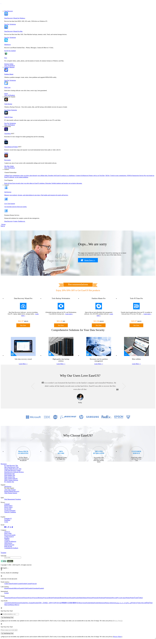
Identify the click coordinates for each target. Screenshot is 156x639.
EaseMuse (7, 520)
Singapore (20, 603)
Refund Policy (8, 505)
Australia (9, 603)
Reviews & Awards (9, 535)
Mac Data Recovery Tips (11, 467)
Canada (22, 583)
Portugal (93, 597)
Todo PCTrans (8, 117)
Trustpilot (3, 552)
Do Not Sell (7, 509)
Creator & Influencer (10, 541)
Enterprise (14, 110)
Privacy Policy (8, 507)
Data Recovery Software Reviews (14, 472)
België (54, 597)
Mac (8, 166)
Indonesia (107, 603)
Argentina (38, 588)
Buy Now (23, 325)
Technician (13, 24)
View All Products (9, 65)
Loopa (6, 521)
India (95, 603)
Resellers (6, 538)
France (33, 597)
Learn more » (69, 314)
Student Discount (9, 544)
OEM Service (8, 543)
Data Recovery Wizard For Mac (13, 31)
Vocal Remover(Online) (11, 147)
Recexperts (7, 160)
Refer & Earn (8, 546)
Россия (119, 597)
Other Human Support (10, 493)
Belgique (43, 597)
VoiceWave (7, 133)
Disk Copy (7, 87)
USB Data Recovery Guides (12, 470)
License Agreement (9, 510)
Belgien (65, 597)
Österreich (23, 597)
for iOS (6, 50)
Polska (130, 597)
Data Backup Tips (9, 473)
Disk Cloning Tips (9, 477)
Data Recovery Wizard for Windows (14, 18)
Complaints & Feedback (11, 548)
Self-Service (7, 486)
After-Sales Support (10, 489)
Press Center (7, 533)
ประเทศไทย (147, 603)
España (75, 597)
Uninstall (6, 504)
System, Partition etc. (19, 221)
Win (5, 139)
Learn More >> (23, 364)
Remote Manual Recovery (11, 491)
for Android (12, 50)
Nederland (105, 597)
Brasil (9, 588)
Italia (84, 597)
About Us (7, 531)
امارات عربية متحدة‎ (124, 603)
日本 (44, 603)
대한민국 (54, 603)
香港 (74, 603)
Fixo (5, 58)
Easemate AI (8, 518)
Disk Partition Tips (9, 475)
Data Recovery (8, 11)
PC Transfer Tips (9, 482)
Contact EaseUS (9, 536)
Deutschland (10, 597)
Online (11, 64)
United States (10, 583)
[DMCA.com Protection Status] (10, 562)
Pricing (3, 224)
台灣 (64, 603)
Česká (138, 597)
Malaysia (11, 604)
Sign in (3, 226)
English (6, 593)
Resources (4, 464)
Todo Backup (8, 104)
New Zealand (32, 603)
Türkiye (137, 603)
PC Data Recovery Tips (11, 465)
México (19, 588)
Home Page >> (89, 260)
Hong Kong (85, 603)
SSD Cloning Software (11, 478)
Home (6, 93)
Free (5, 24)
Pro (8, 24)
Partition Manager (9, 67)
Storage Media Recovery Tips (12, 468)
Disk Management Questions (12, 499)
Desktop (6, 64)
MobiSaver (7, 44)
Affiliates (7, 540)
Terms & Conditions (10, 512)
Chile (28, 588)
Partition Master (8, 74)
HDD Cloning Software (11, 480)
